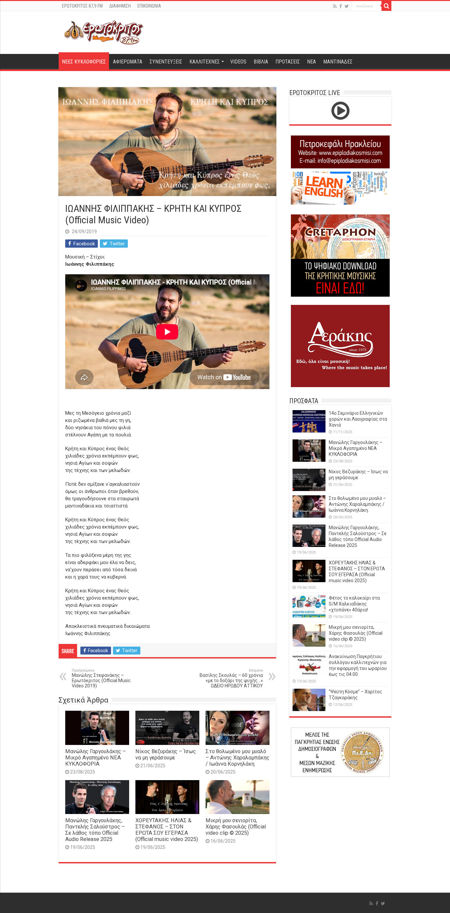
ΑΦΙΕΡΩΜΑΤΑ (127, 62)
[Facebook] (341, 6)
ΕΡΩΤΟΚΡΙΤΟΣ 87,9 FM (82, 6)
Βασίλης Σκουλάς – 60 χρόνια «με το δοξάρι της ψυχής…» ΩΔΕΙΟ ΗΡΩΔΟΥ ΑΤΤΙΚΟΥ (231, 678)
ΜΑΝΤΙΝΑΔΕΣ (337, 62)
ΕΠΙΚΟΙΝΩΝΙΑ (149, 6)
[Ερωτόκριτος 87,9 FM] (104, 31)
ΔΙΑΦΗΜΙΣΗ (120, 6)
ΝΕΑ (311, 62)
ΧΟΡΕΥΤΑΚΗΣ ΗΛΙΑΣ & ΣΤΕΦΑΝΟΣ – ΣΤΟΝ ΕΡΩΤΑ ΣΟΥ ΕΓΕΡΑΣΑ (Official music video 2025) (166, 829)
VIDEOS (238, 62)
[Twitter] (347, 6)
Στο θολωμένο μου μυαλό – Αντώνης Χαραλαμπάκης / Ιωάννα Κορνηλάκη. (237, 757)
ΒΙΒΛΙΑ (261, 62)
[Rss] (334, 6)
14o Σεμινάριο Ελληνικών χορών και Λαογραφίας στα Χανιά (358, 419)
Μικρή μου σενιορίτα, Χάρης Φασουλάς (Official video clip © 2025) (236, 826)
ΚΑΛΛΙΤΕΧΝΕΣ (204, 62)
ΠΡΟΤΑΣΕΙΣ (287, 62)
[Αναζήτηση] (386, 6)
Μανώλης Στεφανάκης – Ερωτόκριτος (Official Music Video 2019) (101, 678)
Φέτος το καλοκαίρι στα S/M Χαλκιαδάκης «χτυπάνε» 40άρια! (354, 603)
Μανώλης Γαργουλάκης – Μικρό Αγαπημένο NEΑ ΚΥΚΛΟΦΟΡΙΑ (95, 757)
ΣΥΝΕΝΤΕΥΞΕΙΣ (166, 62)
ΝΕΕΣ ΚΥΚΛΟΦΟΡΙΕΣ (84, 62)
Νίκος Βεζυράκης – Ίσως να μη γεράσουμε (165, 754)
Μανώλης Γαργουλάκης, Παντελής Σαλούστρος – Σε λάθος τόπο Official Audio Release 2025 (95, 829)
